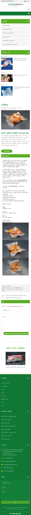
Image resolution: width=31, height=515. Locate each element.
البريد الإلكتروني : (6, 310)
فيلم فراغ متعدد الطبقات (8, 287)
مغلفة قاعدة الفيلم (5, 429)
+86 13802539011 (8, 468)
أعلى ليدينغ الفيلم (5, 423)
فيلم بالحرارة (6, 25)
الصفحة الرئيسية (4, 107)
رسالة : (4, 316)
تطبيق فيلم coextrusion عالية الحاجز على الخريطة (22, 87)
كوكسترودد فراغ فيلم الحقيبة (10, 44)
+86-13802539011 (8, 458)
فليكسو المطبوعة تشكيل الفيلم (9, 416)
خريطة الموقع (4, 399)
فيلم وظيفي (6, 36)
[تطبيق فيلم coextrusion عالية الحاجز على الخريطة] (7, 91)
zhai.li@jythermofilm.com (10, 461)
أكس (2, 405)
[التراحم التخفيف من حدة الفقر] (7, 78)
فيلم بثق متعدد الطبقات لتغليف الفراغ (15, 306)
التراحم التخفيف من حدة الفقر (20, 75)
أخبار (2, 392)
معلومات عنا (4, 386)
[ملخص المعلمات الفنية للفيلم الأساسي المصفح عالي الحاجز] (7, 64)
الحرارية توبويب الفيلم (6, 436)
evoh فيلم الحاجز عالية (8, 40)
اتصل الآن (6, 151)
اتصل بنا (3, 396)
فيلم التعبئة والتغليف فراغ (18, 289)
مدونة (2, 402)
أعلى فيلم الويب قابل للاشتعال (8, 432)
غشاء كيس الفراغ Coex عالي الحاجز (13, 297)
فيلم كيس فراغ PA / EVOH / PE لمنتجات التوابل (16, 295)
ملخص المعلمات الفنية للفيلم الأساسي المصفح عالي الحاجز (20, 59)
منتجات (3, 389)
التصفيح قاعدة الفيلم (8, 33)
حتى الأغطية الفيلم (7, 29)
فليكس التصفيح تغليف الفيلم (8, 426)
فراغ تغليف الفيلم (5, 439)
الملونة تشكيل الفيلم (6, 419)
